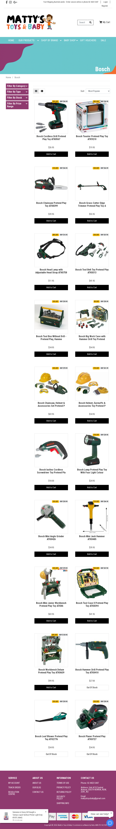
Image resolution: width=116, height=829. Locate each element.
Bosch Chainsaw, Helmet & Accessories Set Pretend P (51, 404)
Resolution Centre (13, 793)
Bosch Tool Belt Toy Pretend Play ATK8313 (92, 271)
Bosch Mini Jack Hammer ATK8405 (92, 538)
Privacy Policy (64, 787)
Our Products (26, 40)
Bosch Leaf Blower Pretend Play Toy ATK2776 (51, 738)
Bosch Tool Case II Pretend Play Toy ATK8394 (92, 604)
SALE (103, 40)
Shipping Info (63, 803)
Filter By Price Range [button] (14, 105)
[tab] (17, 86)
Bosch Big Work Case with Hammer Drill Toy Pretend (92, 338)
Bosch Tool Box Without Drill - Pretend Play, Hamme (51, 338)
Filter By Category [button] (16, 86)
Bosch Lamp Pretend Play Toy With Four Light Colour (92, 471)
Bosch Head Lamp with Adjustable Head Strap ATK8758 (51, 271)
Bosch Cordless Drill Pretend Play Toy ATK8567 (51, 138)
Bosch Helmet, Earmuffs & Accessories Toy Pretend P (92, 404)
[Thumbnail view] (36, 91)
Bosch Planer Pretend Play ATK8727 (92, 738)
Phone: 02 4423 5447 (90, 783)
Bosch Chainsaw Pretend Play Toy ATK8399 (51, 204)
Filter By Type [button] (14, 91)
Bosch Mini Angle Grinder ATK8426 (51, 538)
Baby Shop (70, 40)
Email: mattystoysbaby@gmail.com (93, 797)
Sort (82, 91)
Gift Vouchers (88, 40)
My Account (14, 783)
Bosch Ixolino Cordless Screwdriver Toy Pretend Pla (51, 471)
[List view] (42, 91)
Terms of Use (63, 783)
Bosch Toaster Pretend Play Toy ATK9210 (92, 138)
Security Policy (61, 797)
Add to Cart (51, 154)
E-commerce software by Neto (84, 825)
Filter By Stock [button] (14, 97)
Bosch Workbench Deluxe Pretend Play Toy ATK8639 (51, 671)
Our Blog (36, 787)
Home (11, 40)
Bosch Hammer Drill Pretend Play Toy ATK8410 (92, 671)
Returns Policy (64, 792)
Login (105, 2)
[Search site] (90, 22)
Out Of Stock (92, 687)
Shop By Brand (49, 40)
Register (105, 6)
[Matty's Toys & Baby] (31, 22)
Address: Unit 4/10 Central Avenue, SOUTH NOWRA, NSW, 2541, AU (93, 789)
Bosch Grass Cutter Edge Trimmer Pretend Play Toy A (92, 204)
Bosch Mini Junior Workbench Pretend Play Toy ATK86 (51, 604)
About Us (36, 783)
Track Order (14, 787)
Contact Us (38, 792)
